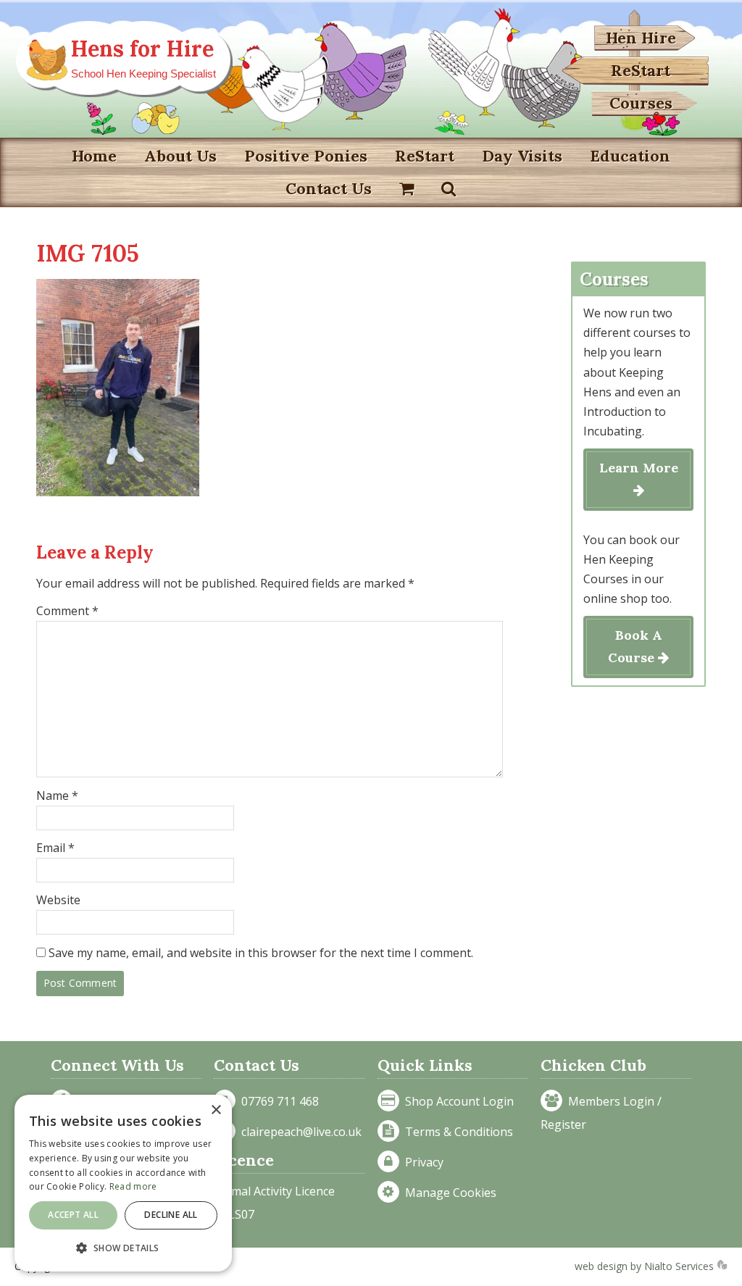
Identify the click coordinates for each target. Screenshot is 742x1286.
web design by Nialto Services (646, 1266)
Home (94, 156)
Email (55, 848)
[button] (123, 1248)
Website (58, 900)
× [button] (215, 1110)
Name (57, 795)
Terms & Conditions (456, 1132)
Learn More (638, 467)
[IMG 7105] (117, 492)
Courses (640, 103)
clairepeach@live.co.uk (298, 1132)
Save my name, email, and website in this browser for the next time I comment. (261, 953)
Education (630, 156)
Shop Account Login (456, 1101)
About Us (180, 156)
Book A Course (635, 646)
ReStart (640, 70)
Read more (133, 1186)
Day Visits (522, 156)
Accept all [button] (73, 1214)
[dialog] (123, 1183)
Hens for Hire (142, 48)
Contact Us (328, 188)
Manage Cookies (447, 1193)
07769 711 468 (277, 1101)
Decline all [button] (170, 1214)
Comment (67, 611)
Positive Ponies (305, 156)
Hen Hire (641, 38)
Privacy (421, 1162)
